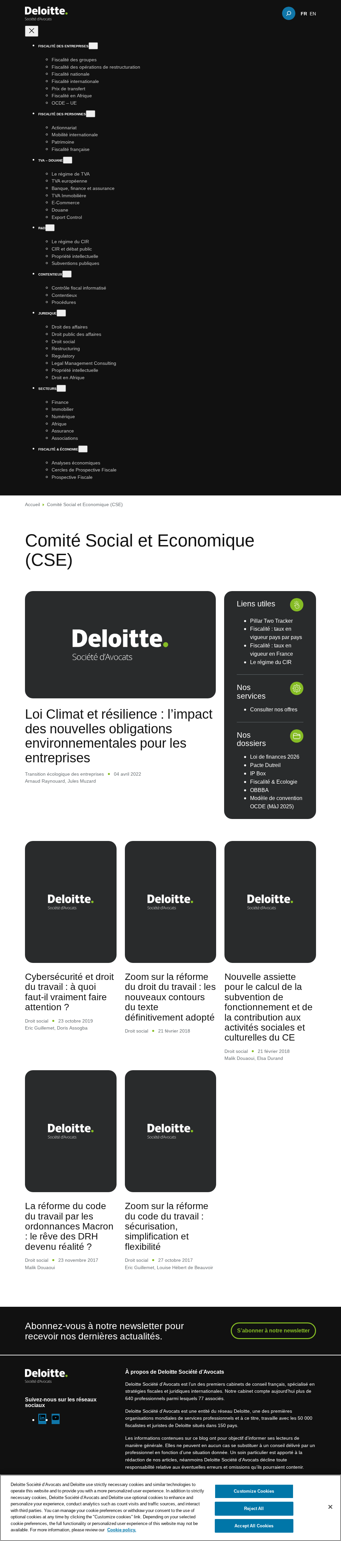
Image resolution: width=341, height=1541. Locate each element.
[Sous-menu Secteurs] (61, 388)
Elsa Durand (270, 1058)
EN (313, 13)
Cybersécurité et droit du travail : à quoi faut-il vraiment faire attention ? (69, 991)
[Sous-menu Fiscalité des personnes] (90, 113)
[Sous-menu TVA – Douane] (67, 160)
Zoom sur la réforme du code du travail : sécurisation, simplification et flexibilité (166, 1225)
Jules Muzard (82, 781)
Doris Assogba (72, 1028)
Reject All (254, 1508)
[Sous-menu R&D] (50, 227)
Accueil (32, 504)
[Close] (330, 1507)
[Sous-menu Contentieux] (67, 274)
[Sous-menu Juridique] (61, 313)
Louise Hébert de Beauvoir (185, 1267)
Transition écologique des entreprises (64, 774)
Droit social (36, 1021)
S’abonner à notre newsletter (273, 1330)
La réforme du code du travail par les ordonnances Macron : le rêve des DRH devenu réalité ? (69, 1225)
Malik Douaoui (239, 1058)
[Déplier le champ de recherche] (288, 13)
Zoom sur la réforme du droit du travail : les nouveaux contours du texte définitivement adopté (170, 996)
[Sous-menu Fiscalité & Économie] (83, 448)
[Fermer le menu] (31, 31)
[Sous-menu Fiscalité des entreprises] (93, 45)
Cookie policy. (121, 1530)
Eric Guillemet (39, 1028)
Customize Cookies (254, 1491)
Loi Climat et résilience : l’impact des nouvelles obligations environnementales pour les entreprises (118, 736)
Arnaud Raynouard (45, 781)
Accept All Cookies (253, 1526)
